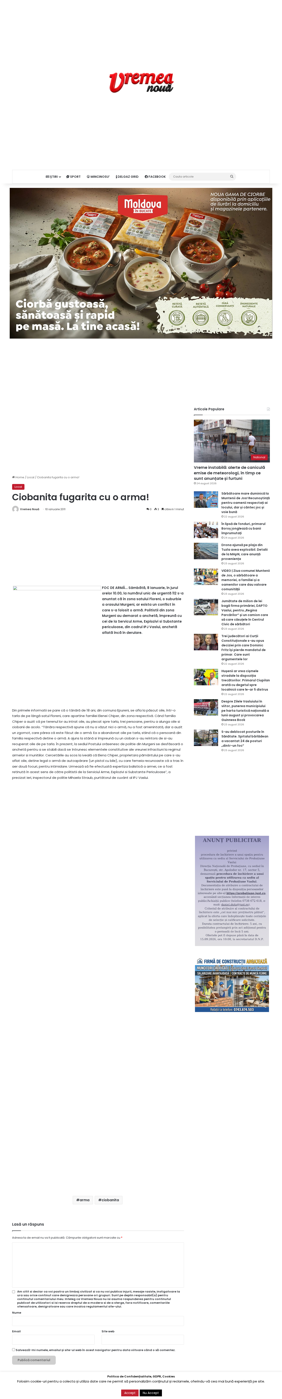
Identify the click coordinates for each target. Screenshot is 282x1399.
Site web (108, 1331)
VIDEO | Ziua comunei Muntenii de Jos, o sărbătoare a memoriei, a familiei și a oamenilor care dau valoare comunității (245, 579)
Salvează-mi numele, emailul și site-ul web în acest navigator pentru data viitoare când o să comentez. (95, 1350)
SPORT (75, 176)
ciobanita (110, 1200)
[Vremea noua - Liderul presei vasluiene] (141, 82)
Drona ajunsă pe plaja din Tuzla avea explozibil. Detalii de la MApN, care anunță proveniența (244, 552)
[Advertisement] (141, 31)
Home (19, 477)
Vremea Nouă (29, 509)
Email (16, 1331)
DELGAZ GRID (128, 176)
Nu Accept (151, 1393)
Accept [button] (129, 1393)
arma (84, 1200)
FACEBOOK (157, 176)
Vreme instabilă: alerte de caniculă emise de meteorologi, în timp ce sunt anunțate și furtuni (229, 473)
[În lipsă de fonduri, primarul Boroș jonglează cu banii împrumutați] (206, 530)
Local (30, 477)
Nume (16, 1313)
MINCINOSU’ (100, 176)
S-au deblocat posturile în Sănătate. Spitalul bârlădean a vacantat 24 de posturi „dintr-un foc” (244, 739)
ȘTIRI (53, 176)
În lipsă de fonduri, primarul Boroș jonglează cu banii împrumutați (243, 528)
